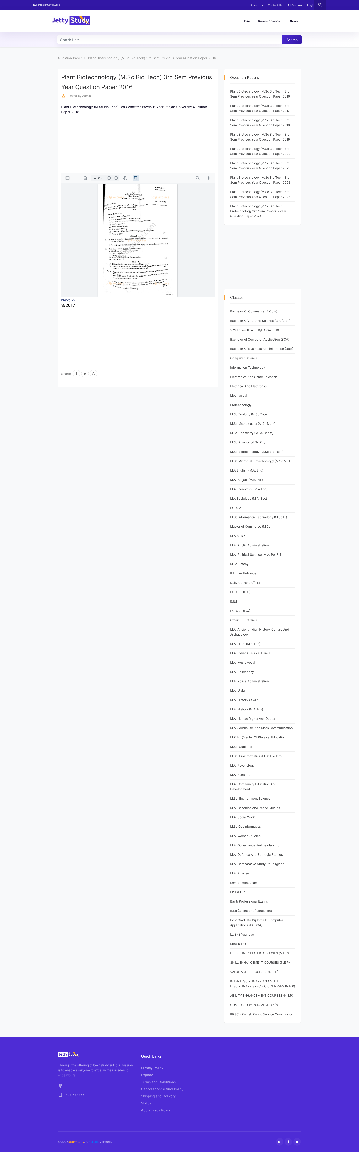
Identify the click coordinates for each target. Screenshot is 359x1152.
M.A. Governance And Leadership (254, 845)
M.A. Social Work (242, 817)
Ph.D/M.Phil (238, 892)
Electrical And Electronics (249, 386)
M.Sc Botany (239, 564)
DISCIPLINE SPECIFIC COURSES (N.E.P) (259, 953)
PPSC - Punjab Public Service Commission (261, 1014)
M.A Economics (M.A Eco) (248, 489)
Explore (147, 1075)
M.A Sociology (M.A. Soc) (248, 498)
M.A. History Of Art (244, 700)
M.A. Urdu (237, 691)
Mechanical (238, 396)
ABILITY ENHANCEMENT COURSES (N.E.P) (261, 996)
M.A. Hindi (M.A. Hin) (245, 644)
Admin (86, 96)
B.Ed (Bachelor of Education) (251, 911)
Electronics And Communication (253, 377)
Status (146, 1103)
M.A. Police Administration (249, 681)
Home (247, 21)
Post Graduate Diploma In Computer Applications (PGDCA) (256, 922)
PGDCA (235, 508)
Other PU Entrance (244, 620)
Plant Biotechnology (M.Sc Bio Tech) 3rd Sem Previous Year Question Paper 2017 (260, 108)
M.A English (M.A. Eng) (246, 470)
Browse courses (269, 21)
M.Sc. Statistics (241, 747)
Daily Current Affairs (245, 583)
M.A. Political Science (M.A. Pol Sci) (256, 555)
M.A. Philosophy (242, 672)
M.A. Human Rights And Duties (252, 719)
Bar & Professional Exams (249, 901)
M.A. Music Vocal (242, 662)
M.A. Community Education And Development (253, 786)
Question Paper (70, 58)
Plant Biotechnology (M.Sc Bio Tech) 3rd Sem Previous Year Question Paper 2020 (260, 151)
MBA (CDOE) (239, 944)
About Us (257, 5)
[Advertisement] (138, 143)
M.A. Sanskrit (240, 775)
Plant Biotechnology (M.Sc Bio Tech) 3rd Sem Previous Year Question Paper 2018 (260, 122)
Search (292, 40)
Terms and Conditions (158, 1082)
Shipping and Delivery (158, 1096)
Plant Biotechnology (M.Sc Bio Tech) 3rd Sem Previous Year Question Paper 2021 (260, 165)
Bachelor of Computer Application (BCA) (259, 339)
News (294, 21)
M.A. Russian (239, 873)
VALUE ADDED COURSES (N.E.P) (254, 972)
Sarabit (94, 1142)
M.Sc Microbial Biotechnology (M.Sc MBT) (261, 461)
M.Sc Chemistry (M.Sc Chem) (251, 433)
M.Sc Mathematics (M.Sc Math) (252, 424)
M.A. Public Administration (249, 545)
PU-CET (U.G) (240, 592)
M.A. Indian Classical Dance (250, 653)
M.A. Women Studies (245, 836)
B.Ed (233, 601)
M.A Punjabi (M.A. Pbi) (246, 480)
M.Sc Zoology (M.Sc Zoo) (248, 414)
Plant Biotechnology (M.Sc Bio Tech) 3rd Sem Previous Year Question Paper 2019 (260, 136)
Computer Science (244, 358)
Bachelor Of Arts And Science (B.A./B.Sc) (260, 321)
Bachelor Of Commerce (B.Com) (253, 311)
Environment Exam (244, 883)
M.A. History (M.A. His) (246, 709)
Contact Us (275, 5)
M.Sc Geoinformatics (245, 827)
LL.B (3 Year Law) (243, 934)
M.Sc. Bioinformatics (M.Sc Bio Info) (256, 756)
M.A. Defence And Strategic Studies (256, 855)
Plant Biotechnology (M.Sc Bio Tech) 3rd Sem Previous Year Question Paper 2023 (260, 194)
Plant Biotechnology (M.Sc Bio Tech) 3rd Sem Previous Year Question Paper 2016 (152, 58)
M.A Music (237, 536)
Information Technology (247, 367)
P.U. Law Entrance (243, 573)
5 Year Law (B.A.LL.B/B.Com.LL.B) (254, 330)
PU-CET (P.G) (240, 611)
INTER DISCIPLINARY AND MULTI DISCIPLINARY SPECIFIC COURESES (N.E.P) (262, 983)
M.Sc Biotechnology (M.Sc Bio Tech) (256, 452)
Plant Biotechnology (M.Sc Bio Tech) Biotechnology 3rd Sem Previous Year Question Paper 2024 (258, 211)
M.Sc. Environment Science (250, 798)
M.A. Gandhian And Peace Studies (255, 808)
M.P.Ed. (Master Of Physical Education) (258, 737)
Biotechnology (240, 405)
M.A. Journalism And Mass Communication (261, 728)
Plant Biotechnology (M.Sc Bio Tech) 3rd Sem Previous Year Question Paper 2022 (260, 179)
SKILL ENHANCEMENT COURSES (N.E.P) (260, 962)
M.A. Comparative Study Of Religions (257, 864)
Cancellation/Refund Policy (162, 1089)
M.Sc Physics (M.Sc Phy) (248, 442)
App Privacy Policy (156, 1110)
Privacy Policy (152, 1068)
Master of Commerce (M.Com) (252, 526)
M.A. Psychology (242, 765)
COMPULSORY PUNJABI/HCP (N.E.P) (257, 1005)
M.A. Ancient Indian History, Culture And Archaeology (259, 631)
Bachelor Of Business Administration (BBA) (261, 349)
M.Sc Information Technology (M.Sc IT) (258, 517)
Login (310, 5)
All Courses (295, 5)
